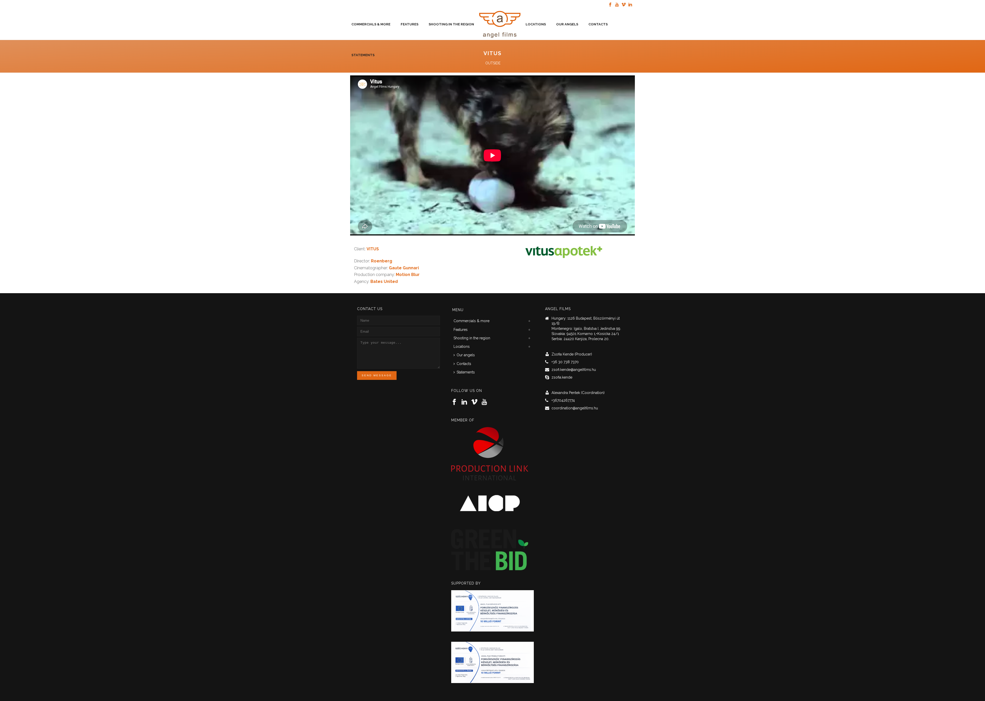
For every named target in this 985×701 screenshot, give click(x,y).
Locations (536, 24)
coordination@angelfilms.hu (574, 408)
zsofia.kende (561, 377)
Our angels (567, 24)
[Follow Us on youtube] (484, 402)
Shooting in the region (451, 24)
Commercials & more (370, 24)
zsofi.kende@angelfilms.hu (573, 370)
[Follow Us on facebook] (454, 402)
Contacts (598, 24)
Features (409, 24)
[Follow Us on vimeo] (474, 402)
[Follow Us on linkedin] (464, 402)
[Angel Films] (499, 24)
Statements (363, 55)
